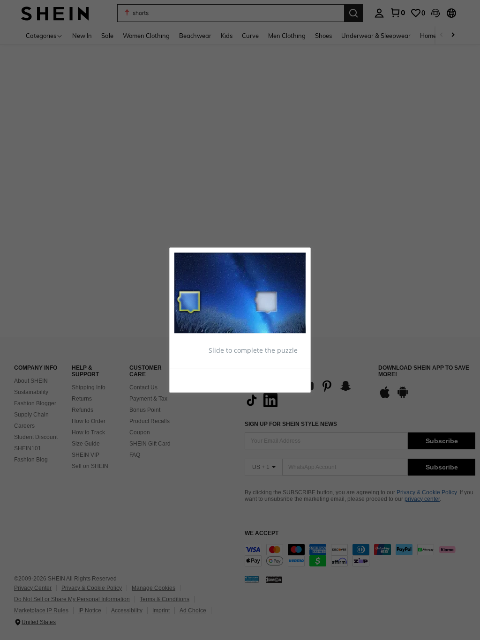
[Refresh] (197, 379)
